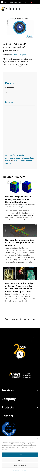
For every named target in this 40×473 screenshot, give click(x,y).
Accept (20, 455)
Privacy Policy (23, 470)
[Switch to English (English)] (32, 2)
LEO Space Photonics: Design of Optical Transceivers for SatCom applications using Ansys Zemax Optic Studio (19, 287)
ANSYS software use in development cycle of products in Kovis (19, 158)
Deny (20, 460)
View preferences (20, 465)
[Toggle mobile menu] (38, 9)
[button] (37, 438)
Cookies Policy (16, 470)
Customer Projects (18, 54)
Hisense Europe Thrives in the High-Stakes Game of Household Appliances (18, 199)
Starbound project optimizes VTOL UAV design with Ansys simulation (19, 243)
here (23, 207)
